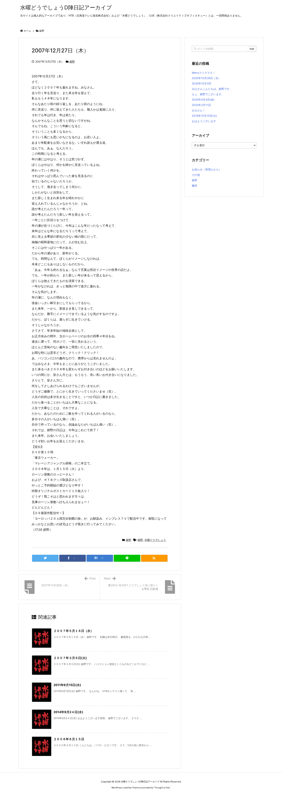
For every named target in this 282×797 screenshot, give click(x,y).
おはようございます (204, 121)
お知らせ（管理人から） (206, 169)
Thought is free (161, 787)
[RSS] (154, 558)
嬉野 (41, 30)
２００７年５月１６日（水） (73, 631)
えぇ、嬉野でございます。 (208, 94)
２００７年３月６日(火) (70, 658)
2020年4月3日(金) (203, 99)
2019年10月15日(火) (204, 115)
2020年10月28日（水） (206, 78)
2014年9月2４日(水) (68, 712)
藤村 (194, 185)
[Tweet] (45, 558)
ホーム (27, 30)
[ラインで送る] (127, 558)
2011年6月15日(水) (67, 685)
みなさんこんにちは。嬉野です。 (212, 88)
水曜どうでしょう (155, 540)
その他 (196, 174)
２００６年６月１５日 (69, 739)
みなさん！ (198, 110)
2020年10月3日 (201, 83)
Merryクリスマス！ (203, 72)
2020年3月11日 (201, 105)
